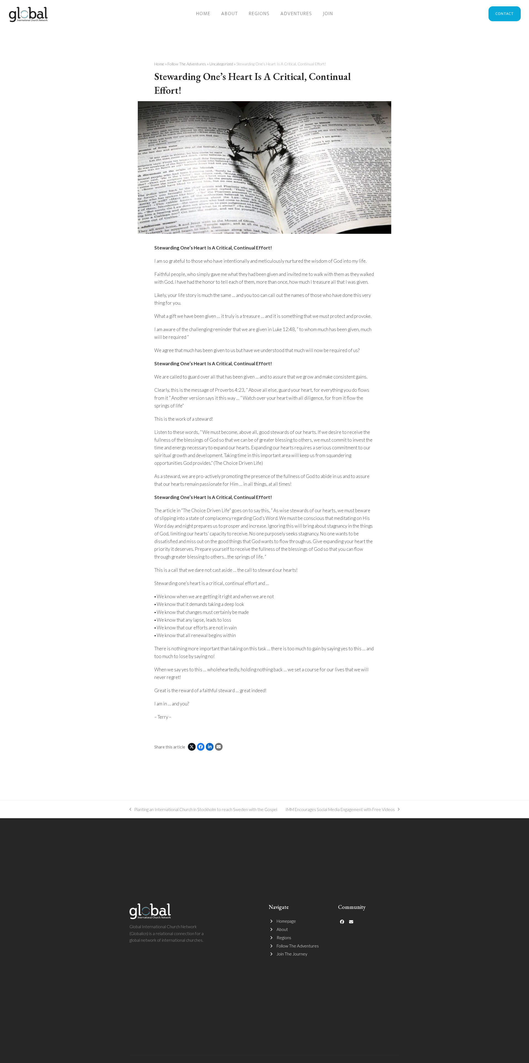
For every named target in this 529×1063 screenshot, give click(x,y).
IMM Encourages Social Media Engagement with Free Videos (340, 810)
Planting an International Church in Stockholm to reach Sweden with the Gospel (203, 810)
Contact (504, 13)
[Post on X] (192, 747)
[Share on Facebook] (201, 747)
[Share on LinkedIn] (210, 747)
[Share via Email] (219, 747)
